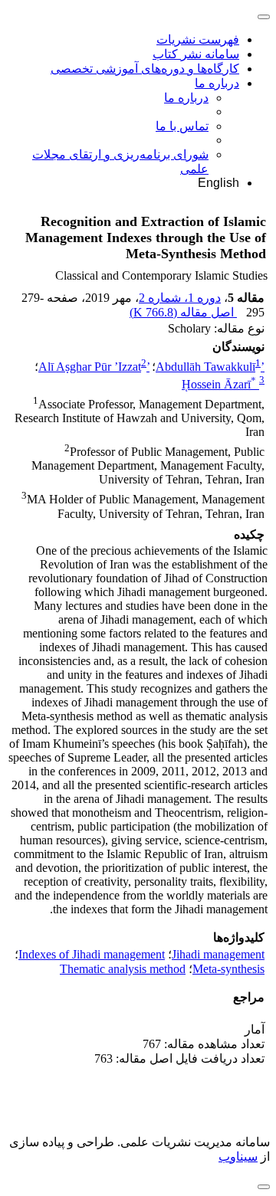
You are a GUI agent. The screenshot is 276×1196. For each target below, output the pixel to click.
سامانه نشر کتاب (196, 54)
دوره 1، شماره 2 (180, 297)
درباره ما (217, 83)
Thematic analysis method (123, 968)
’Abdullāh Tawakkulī (210, 366)
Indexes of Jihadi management (91, 954)
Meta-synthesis (228, 968)
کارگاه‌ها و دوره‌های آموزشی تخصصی (145, 68)
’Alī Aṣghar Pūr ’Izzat (94, 366)
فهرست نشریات (197, 39)
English (218, 182)
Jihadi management (218, 954)
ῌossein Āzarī (219, 384)
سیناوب (238, 1156)
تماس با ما (182, 126)
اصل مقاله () (183, 312)
